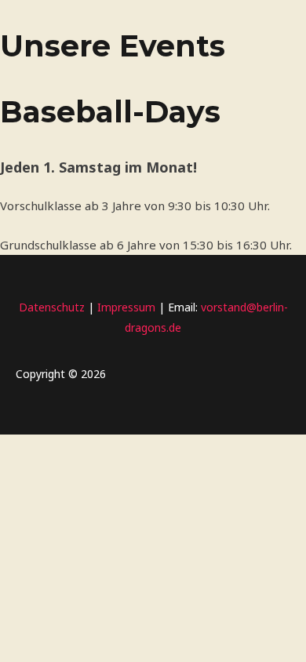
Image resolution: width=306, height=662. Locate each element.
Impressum (124, 307)
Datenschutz (52, 307)
